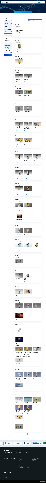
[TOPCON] (5, 2)
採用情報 (10, 472)
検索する (11, 52)
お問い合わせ (6, 477)
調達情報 (19, 468)
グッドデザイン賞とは (31, 20)
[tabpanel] (23, 443)
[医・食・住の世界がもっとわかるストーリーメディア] (8, 55)
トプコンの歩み (20, 459)
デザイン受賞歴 (7, 37)
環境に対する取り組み (34, 459)
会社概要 (6, 20)
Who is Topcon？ (14, 472)
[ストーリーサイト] (23, 443)
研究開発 (6, 33)
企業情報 (6, 18)
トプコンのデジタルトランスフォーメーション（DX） (8, 48)
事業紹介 (19, 465)
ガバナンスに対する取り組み (8, 29)
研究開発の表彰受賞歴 (7, 40)
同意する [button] (42, 481)
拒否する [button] (38, 481)
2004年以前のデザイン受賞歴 (9, 38)
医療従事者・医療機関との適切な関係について (8, 45)
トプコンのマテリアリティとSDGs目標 (35, 458)
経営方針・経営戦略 (7, 23)
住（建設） (14, 458)
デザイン (6, 36)
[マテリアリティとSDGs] (32, 443)
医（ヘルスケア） (6, 458)
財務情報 (6, 26)
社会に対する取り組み (34, 460)
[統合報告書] (13, 443)
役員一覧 (19, 460)
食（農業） (10, 458)
